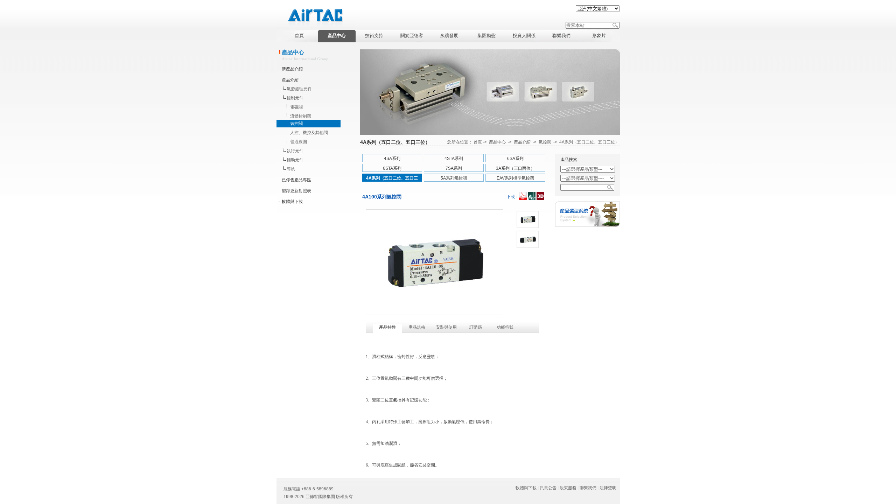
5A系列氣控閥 (454, 178)
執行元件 (295, 150)
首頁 (478, 142)
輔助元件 (295, 160)
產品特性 (387, 327)
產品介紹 (290, 79)
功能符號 (505, 327)
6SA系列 (515, 158)
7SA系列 (454, 168)
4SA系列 (392, 158)
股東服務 (568, 487)
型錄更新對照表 (296, 190)
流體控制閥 (300, 116)
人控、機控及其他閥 (309, 132)
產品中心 (497, 142)
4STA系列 (453, 158)
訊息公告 (548, 487)
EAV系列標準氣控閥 (515, 178)
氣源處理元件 (299, 88)
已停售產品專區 (296, 179)
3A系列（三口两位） (515, 168)
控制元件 (295, 98)
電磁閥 (296, 107)
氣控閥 (296, 123)
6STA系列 (392, 168)
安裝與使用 (446, 327)
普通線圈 (298, 141)
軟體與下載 (292, 201)
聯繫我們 (588, 487)
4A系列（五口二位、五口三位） (589, 142)
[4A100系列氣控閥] (527, 219)
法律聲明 (608, 487)
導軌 (291, 169)
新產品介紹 (292, 68)
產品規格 (416, 327)
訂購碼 (475, 327)
